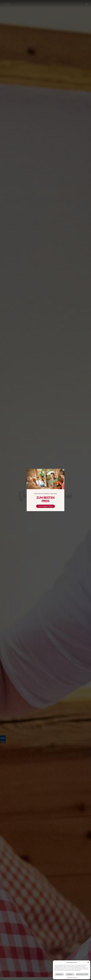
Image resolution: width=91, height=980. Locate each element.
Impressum (75, 977)
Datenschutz (69, 977)
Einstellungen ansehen (82, 974)
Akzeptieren (59, 974)
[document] (45, 490)
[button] (88, 962)
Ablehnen (69, 974)
